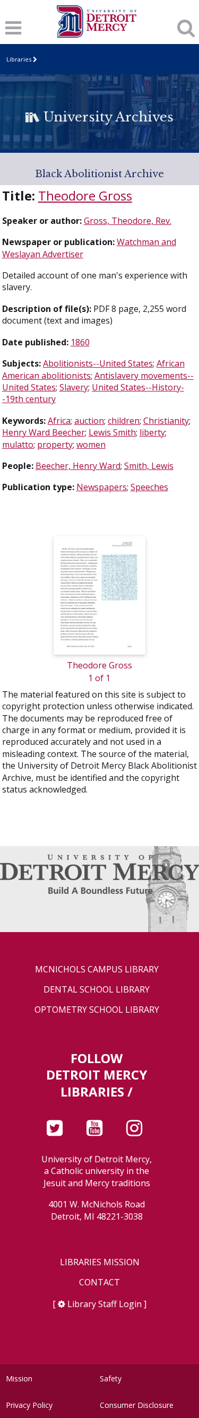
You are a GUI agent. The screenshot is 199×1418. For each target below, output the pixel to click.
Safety (111, 1378)
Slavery (73, 387)
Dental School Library (97, 990)
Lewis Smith (112, 432)
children (124, 421)
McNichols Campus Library (97, 969)
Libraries (18, 59)
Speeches (149, 487)
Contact (99, 1282)
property (55, 444)
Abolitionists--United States (98, 363)
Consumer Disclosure (137, 1405)
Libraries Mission (100, 1262)
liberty (152, 432)
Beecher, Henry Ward (78, 466)
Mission (19, 1378)
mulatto (17, 444)
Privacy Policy (29, 1405)
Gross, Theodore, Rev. (127, 221)
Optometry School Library (96, 1010)
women (91, 444)
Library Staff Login (104, 1304)
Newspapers (101, 487)
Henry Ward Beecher (43, 432)
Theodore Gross (85, 195)
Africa (59, 421)
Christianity (166, 421)
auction (89, 421)
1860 (80, 342)
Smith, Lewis (149, 466)
